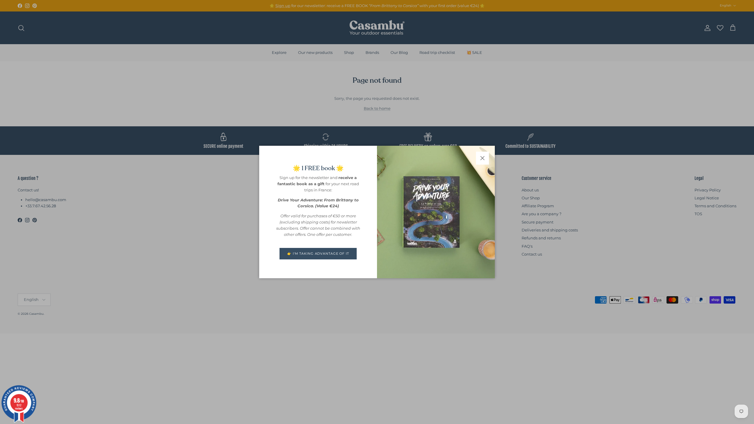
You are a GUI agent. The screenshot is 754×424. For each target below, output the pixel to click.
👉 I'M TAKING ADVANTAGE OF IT (318, 253)
